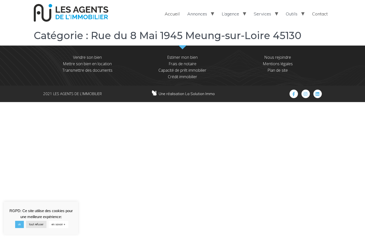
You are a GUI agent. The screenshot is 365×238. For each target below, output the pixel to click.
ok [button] (19, 224)
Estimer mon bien (182, 57)
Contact (320, 14)
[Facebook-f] (294, 94)
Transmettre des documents (87, 70)
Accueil (172, 14)
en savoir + (58, 224)
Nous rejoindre (277, 57)
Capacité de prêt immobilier (182, 70)
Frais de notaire (182, 63)
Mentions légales (278, 63)
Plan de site (277, 70)
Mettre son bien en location (87, 63)
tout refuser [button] (36, 224)
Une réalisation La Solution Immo (187, 93)
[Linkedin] (317, 94)
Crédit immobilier (182, 76)
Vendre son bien (87, 57)
